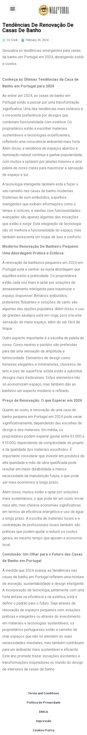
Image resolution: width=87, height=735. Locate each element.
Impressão (43, 721)
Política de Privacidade (44, 702)
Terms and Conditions (43, 693)
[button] (12, 8)
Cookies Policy (43, 730)
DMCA (43, 711)
